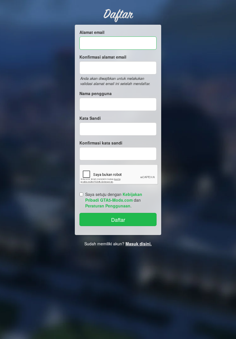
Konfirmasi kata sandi (100, 143)
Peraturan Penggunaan (107, 206)
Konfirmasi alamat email (102, 57)
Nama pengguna (95, 93)
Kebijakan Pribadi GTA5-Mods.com (113, 197)
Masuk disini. (138, 243)
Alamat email (91, 32)
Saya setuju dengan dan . (113, 200)
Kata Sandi (90, 118)
